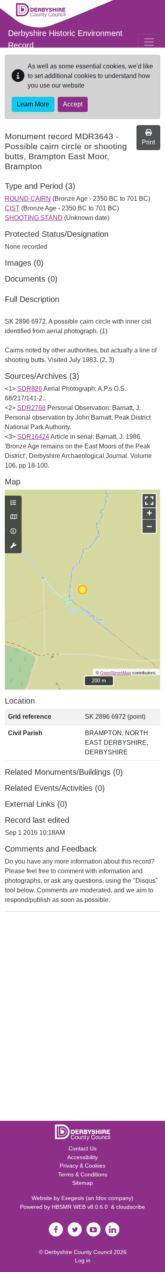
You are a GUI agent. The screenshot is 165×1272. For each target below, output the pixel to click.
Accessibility (82, 1157)
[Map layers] (13, 503)
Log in (83, 1260)
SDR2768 (31, 407)
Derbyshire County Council (78, 1252)
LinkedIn (112, 1229)
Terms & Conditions (82, 1174)
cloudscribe (130, 1207)
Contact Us (82, 1148)
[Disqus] (82, 1018)
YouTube (93, 1229)
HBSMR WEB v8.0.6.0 (81, 1207)
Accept (72, 104)
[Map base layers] (13, 517)
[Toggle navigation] (149, 42)
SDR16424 (33, 436)
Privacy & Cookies (82, 1165)
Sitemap (82, 1183)
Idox (101, 1198)
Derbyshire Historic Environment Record (65, 39)
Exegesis (72, 1198)
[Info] (13, 531)
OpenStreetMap (115, 672)
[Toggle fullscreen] (149, 500)
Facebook (55, 1229)
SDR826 (29, 388)
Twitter (74, 1229)
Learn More (33, 104)
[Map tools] (13, 546)
